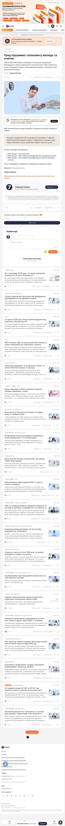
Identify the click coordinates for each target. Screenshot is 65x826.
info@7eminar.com (6, 788)
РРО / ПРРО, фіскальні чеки (23, 572)
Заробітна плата (19, 708)
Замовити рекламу (53, 2)
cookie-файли (32, 823)
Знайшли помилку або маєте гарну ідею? (13, 769)
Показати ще (33, 732)
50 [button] (36, 737)
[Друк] (31, 77)
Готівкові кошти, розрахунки (13, 293)
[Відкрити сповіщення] (56, 26)
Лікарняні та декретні (21, 502)
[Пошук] (48, 26)
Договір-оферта (5, 803)
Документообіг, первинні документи (21, 526)
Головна (9, 823)
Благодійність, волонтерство (13, 409)
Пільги (12, 270)
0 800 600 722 (13, 776)
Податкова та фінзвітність (12, 549)
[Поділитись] (55, 77)
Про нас (3, 751)
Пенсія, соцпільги (9, 51)
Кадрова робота (9, 456)
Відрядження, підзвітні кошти (23, 615)
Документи (55, 823)
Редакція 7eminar (15, 73)
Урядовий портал (18, 168)
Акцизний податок (10, 363)
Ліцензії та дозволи (18, 685)
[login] (61, 26)
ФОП (18, 386)
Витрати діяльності (20, 432)
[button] (39, 737)
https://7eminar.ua (22, 196)
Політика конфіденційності (8, 805)
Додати (54, 121)
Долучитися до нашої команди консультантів (14, 763)
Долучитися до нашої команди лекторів (12, 757)
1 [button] (27, 737)
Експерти (4, 754)
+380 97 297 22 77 (6, 779)
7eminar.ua (17, 811)
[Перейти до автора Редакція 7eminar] (9, 187)
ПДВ (6, 339)
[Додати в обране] (58, 77)
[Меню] (3, 26)
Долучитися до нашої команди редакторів (13, 760)
